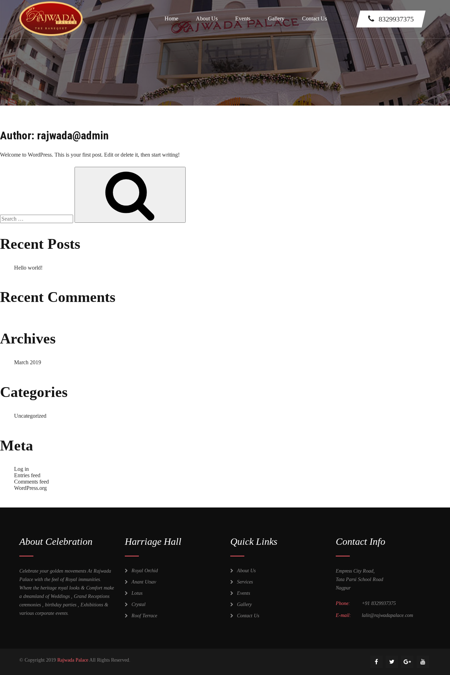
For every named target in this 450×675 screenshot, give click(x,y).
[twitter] (392, 662)
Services (245, 582)
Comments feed (31, 482)
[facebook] (376, 662)
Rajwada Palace (72, 660)
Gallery (276, 18)
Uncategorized (30, 416)
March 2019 (27, 362)
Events (242, 18)
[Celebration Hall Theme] (51, 3)
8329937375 (396, 19)
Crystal (138, 604)
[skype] (423, 662)
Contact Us (314, 18)
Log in (21, 469)
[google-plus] (407, 662)
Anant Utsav (143, 582)
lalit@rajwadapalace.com (387, 615)
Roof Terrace (144, 615)
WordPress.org (30, 488)
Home (171, 18)
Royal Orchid (144, 570)
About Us (207, 18)
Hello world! (28, 268)
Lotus (136, 593)
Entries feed (27, 475)
